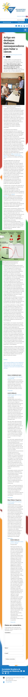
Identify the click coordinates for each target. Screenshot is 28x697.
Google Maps (9, 681)
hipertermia (20, 362)
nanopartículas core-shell (9, 365)
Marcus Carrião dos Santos (10, 363)
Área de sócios (6, 22)
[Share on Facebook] (4, 56)
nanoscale (11, 366)
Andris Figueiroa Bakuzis (9, 362)
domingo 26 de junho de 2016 (15, 54)
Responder (10, 390)
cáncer (16, 362)
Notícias (5, 359)
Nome (6, 648)
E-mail (7, 653)
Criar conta (20, 22)
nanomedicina (19, 363)
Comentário (7, 632)
